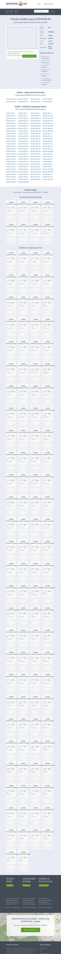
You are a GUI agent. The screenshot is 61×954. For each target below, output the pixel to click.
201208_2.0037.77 (11, 166)
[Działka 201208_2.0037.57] (23, 623)
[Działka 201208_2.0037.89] (11, 800)
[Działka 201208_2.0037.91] (35, 800)
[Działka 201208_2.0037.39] (47, 512)
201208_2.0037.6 (22, 115)
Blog (39, 4)
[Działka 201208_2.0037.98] (23, 845)
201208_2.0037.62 (35, 156)
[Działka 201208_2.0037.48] (47, 556)
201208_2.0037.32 (11, 138)
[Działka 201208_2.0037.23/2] (47, 423)
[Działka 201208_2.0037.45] (35, 217)
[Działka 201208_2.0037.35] (47, 490)
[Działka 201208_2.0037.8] (11, 334)
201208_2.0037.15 (23, 125)
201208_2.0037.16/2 (11, 99)
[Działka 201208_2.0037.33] (23, 490)
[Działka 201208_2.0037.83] (23, 756)
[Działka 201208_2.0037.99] (35, 845)
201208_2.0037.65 (11, 159)
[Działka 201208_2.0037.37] (23, 512)
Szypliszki (50, 43)
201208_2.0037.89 (11, 174)
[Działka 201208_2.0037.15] (23, 379)
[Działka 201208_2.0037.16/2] (11, 217)
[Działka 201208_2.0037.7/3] (35, 290)
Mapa (12, 207)
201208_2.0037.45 (35, 99)
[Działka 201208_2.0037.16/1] (35, 379)
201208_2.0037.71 (35, 161)
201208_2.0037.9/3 (48, 120)
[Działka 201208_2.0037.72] (11, 239)
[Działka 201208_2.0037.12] (35, 357)
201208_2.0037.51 (23, 148)
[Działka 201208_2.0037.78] (23, 734)
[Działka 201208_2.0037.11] (23, 357)
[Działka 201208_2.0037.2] (23, 268)
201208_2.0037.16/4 (11, 128)
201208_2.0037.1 (10, 113)
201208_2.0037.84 (35, 101)
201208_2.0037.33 (23, 138)
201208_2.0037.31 (47, 136)
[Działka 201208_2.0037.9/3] (47, 334)
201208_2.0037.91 (35, 174)
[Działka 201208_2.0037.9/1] (23, 334)
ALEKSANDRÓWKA (46, 80)
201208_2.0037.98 (23, 179)
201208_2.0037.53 (47, 148)
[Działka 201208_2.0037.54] (11, 601)
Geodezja (9, 885)
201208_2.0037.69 (11, 161)
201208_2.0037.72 (11, 101)
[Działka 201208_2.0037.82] (11, 756)
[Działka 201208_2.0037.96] (47, 823)
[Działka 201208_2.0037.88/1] (35, 778)
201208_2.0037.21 (11, 131)
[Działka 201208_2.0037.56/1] (35, 601)
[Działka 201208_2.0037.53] (47, 579)
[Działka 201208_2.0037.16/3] (47, 379)
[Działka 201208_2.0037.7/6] (23, 312)
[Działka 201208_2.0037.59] (47, 623)
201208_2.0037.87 (23, 171)
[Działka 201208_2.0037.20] (47, 401)
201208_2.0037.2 (22, 113)
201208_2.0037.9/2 (35, 120)
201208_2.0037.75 (35, 164)
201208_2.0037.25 (23, 133)
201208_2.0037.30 (35, 136)
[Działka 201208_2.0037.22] (23, 423)
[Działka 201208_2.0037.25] (23, 445)
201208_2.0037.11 (23, 123)
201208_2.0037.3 (35, 113)
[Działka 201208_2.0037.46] (23, 556)
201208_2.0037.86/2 (48, 169)
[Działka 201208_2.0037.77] (11, 734)
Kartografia (26, 885)
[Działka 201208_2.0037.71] (35, 690)
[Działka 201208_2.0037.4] (47, 268)
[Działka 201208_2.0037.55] (23, 601)
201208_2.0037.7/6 (23, 118)
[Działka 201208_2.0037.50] (11, 579)
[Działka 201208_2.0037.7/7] (35, 312)
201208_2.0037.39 (47, 141)
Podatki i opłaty (44, 885)
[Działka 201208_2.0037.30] (35, 468)
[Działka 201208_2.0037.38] (35, 512)
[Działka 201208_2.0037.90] (23, 800)
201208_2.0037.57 (23, 154)
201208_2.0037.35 (47, 138)
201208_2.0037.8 (10, 120)
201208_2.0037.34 (35, 138)
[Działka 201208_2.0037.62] (35, 645)
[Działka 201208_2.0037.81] (47, 734)
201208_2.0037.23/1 (35, 131)
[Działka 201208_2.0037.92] (47, 800)
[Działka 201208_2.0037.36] (11, 512)
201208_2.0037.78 (23, 166)
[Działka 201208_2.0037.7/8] (47, 312)
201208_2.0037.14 (11, 125)
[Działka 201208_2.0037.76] (47, 712)
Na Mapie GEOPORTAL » (29, 56)
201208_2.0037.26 (35, 133)
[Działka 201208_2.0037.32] (11, 490)
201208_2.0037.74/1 (11, 164)
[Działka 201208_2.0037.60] (11, 645)
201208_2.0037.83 (23, 169)
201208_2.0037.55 (23, 151)
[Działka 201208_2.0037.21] (11, 423)
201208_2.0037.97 (11, 179)
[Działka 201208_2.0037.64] (47, 645)
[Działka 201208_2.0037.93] (11, 823)
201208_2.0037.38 (35, 141)
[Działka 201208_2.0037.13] (47, 357)
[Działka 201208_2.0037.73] (47, 690)
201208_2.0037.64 (47, 156)
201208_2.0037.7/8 (48, 118)
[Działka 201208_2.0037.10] (11, 357)
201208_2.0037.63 (47, 99)
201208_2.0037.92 (47, 174)
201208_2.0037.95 (35, 176)
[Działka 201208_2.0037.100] (47, 845)
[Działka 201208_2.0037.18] (35, 401)
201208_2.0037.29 (23, 136)
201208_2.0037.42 (35, 143)
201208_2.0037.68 (47, 159)
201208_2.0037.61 (23, 156)
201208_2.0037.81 (47, 166)
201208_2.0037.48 (47, 146)
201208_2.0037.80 (35, 166)
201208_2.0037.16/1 (35, 125)
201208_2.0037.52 (35, 148)
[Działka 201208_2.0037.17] (23, 401)
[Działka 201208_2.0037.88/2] (47, 778)
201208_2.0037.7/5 (11, 118)
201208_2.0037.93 (11, 176)
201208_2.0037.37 (23, 141)
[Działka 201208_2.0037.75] (35, 712)
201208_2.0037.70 (23, 161)
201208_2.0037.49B (23, 182)
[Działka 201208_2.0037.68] (47, 667)
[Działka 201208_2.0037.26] (35, 445)
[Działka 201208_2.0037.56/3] (11, 623)
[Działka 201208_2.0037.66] (23, 667)
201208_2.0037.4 (47, 113)
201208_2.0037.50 (11, 148)
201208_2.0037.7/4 (48, 115)
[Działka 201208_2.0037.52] (35, 579)
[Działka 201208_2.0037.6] (23, 290)
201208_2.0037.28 (11, 136)
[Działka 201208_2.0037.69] (11, 690)
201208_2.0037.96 (47, 176)
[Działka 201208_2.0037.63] (47, 217)
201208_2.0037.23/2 (48, 131)
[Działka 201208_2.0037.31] (47, 468)
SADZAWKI (44, 67)
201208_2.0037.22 (23, 131)
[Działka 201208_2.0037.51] (23, 579)
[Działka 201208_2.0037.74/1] (11, 712)
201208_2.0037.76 (47, 164)
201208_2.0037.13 (47, 123)
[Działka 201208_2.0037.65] (11, 667)
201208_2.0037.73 (47, 161)
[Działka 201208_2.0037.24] (11, 445)
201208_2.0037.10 (11, 123)
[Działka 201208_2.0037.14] (11, 379)
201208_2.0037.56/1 (35, 151)
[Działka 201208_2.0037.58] (35, 623)
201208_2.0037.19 (23, 99)
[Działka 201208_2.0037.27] (47, 445)
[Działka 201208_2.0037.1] (11, 268)
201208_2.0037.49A (11, 182)
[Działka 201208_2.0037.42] (35, 534)
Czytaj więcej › (16, 907)
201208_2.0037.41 (23, 143)
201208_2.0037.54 (11, 151)
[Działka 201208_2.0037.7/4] (47, 290)
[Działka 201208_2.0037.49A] (11, 867)
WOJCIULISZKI (45, 62)
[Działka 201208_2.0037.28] (11, 468)
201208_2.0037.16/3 (48, 125)
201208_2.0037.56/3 (11, 154)
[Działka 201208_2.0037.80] (35, 734)
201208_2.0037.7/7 (35, 118)
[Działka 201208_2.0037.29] (23, 468)
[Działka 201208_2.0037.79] (23, 239)
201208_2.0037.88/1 (35, 171)
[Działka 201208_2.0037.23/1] (35, 423)
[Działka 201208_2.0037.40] (11, 534)
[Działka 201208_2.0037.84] (35, 239)
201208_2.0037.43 (47, 143)
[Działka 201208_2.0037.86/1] (35, 756)
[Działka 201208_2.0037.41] (23, 534)
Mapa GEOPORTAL (48, 4)
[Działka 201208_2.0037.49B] (23, 867)
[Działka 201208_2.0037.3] (35, 268)
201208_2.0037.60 (11, 156)
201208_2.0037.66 (23, 159)
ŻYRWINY (43, 75)
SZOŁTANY (44, 84)
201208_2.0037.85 (47, 101)
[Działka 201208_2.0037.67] (35, 667)
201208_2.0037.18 (35, 128)
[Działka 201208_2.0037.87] (23, 778)
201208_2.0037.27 (47, 133)
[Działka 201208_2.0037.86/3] (11, 778)
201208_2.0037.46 (23, 146)
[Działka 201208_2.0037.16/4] (11, 401)
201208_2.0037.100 (48, 179)
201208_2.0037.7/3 (35, 115)
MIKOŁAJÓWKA (45, 58)
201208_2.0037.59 (47, 154)
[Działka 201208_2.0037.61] (23, 645)
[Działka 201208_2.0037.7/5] (11, 312)
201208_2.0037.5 (10, 115)
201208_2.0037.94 (23, 176)
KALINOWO (44, 71)
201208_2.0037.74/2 (23, 164)
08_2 (11, 11)
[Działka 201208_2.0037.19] (23, 217)
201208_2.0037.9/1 (23, 120)
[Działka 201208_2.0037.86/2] (47, 756)
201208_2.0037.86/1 (35, 169)
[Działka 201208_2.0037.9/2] (35, 334)
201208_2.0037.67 (35, 159)
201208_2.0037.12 (35, 123)
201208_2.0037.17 (23, 128)
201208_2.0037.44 (11, 146)
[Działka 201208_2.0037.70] (23, 690)
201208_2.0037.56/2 (48, 151)
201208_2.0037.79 (23, 101)
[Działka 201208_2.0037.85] (47, 239)
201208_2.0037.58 (35, 154)
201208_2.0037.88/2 (48, 171)
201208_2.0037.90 (23, 174)
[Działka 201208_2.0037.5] (11, 290)
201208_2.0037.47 (35, 146)
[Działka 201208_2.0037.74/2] (23, 712)
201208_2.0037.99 (35, 179)
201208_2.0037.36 (11, 141)
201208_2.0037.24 (11, 133)
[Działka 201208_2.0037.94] (23, 823)
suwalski (50, 41)
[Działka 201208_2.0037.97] (11, 845)
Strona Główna (43, 948)
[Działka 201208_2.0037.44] (11, 556)
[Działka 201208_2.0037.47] (35, 556)
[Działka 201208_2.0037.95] (35, 823)
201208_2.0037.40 (11, 143)
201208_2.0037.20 (47, 128)
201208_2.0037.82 (11, 169)
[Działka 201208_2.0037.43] (47, 534)
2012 (8, 11)
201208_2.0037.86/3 (11, 171)
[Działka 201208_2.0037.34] (35, 490)
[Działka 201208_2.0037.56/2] (47, 601)
